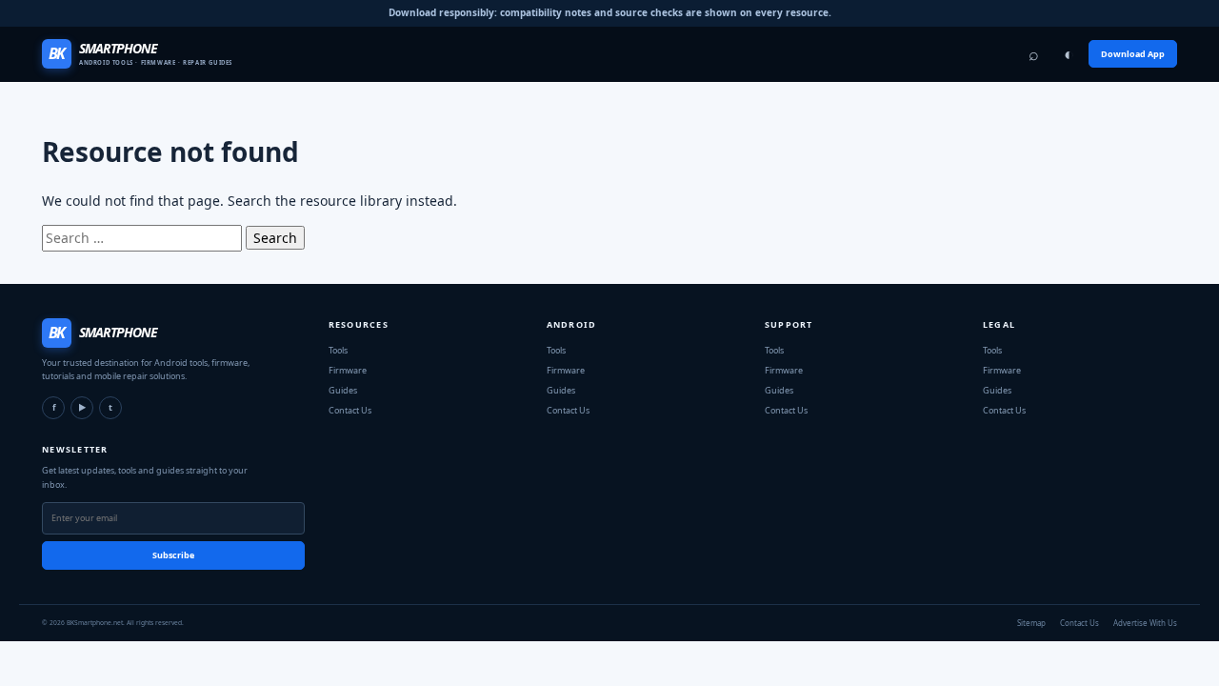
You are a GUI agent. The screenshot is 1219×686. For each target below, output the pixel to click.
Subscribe (173, 555)
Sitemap (1031, 622)
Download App (1133, 54)
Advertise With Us (1145, 622)
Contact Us (1079, 622)
